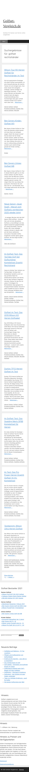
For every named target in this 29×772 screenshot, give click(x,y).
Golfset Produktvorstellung (12, 561)
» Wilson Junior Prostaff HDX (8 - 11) (12, 623)
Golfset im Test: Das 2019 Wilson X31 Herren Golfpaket (13, 315)
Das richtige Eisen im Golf (12, 662)
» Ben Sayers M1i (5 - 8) (8, 621)
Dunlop (11, 404)
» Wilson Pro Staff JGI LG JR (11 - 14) (12, 625)
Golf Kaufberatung (14, 560)
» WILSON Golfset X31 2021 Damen (12, 598)
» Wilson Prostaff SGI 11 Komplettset (12, 608)
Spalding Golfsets (19, 462)
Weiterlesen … (19, 102)
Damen (6, 193)
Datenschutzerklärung (7, 764)
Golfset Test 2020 (17, 563)
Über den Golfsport (10, 243)
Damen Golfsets (18, 296)
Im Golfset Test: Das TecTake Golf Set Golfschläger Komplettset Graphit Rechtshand (13, 259)
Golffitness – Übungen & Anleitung (15, 672)
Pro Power (17, 515)
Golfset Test (19, 108)
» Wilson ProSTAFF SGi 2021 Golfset (12, 594)
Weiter (11, 577)
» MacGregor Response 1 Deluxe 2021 (13, 604)
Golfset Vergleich (9, 565)
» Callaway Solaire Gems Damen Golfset (13, 596)
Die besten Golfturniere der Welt (14, 682)
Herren (6, 107)
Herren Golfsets (8, 110)
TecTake (16, 302)
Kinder (6, 153)
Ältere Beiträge (8, 575)
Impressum (3, 761)
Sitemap (21, 769)
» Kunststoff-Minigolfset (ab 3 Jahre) (12, 619)
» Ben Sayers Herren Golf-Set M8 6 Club (13, 606)
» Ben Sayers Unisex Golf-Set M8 (11, 613)
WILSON (16, 110)
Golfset (11, 107)
